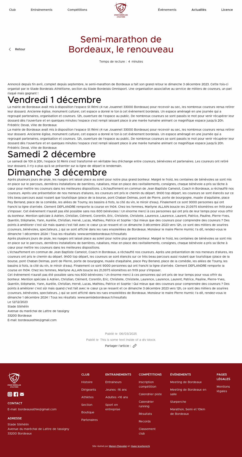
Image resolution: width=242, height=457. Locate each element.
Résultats (145, 413)
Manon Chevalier (118, 446)
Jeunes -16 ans (116, 389)
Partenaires (89, 419)
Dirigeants (88, 389)
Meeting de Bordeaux (186, 382)
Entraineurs (113, 382)
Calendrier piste (150, 394)
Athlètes (87, 397)
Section (86, 404)
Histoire (87, 382)
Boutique (87, 412)
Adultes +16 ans (116, 397)
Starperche (178, 401)
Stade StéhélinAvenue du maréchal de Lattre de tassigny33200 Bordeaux (38, 429)
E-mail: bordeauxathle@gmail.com (32, 409)
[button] (12, 10)
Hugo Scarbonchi (140, 446)
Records (145, 421)
